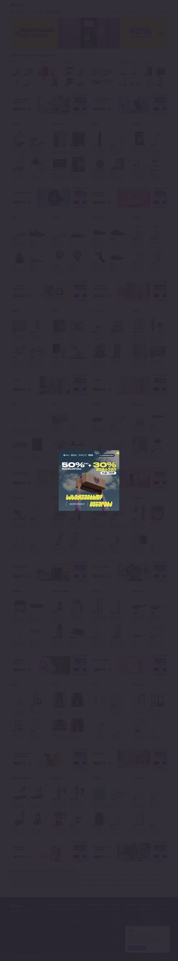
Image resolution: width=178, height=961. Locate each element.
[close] (118, 453)
